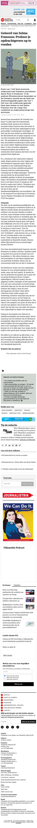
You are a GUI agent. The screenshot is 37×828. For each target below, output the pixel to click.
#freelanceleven (28, 413)
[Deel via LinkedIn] (9, 445)
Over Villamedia (10, 697)
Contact (7, 710)
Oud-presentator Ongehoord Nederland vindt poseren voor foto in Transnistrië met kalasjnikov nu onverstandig (18, 615)
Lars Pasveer (4, 777)
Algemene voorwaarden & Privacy (18, 822)
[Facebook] (12, 727)
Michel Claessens (6, 782)
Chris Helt (4, 772)
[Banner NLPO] (18, 3)
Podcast (27, 410)
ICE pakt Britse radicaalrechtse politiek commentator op (13, 599)
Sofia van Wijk (5, 787)
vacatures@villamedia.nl (8, 796)
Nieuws (3, 23)
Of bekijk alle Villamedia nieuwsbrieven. (18, 716)
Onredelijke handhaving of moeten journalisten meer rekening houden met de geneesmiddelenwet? (12, 623)
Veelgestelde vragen (12, 708)
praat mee (11, 28)
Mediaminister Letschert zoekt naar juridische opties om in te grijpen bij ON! (13, 607)
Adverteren (8, 700)
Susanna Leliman (6, 740)
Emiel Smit (4, 789)
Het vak (20, 23)
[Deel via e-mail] (16, 445)
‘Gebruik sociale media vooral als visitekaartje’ (17, 469)
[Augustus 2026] (18, 495)
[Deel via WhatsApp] (13, 445)
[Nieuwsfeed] (2, 727)
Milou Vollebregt (6, 775)
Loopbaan (28, 23)
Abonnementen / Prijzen (13, 705)
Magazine (7, 702)
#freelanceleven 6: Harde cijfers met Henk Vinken (19, 462)
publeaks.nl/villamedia (27, 440)
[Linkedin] (17, 727)
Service (7, 695)
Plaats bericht (27, 484)
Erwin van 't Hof (15, 413)
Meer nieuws (8, 655)
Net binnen (6, 585)
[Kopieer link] (20, 445)
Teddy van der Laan (7, 792)
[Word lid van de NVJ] (20, 12)
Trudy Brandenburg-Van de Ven (10, 780)
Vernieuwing (11, 23)
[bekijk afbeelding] (18, 66)
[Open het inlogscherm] (35, 19)
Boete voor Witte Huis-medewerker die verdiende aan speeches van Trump (13, 592)
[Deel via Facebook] (6, 445)
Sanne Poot (5, 26)
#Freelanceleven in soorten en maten (14, 455)
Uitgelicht (17, 585)
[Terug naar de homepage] (7, 20)
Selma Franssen (7, 410)
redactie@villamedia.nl (8, 768)
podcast (4, 413)
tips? (8, 771)
